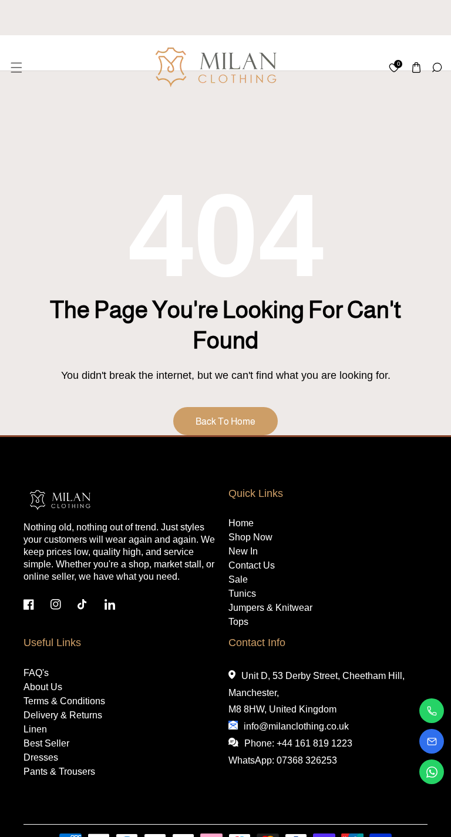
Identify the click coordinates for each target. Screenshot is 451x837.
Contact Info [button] (256, 642)
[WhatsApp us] (431, 771)
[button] (15, 67)
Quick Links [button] (255, 493)
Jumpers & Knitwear (270, 608)
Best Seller (46, 743)
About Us (42, 687)
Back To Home (225, 421)
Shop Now (250, 537)
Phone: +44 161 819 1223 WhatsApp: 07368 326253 (290, 751)
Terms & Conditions (64, 701)
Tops (238, 622)
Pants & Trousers (59, 772)
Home (241, 523)
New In (243, 551)
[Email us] (431, 741)
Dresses (40, 757)
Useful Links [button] (52, 642)
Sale (238, 579)
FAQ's (36, 673)
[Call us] (431, 710)
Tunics (242, 594)
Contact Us (251, 565)
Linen (35, 729)
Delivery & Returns (62, 715)
